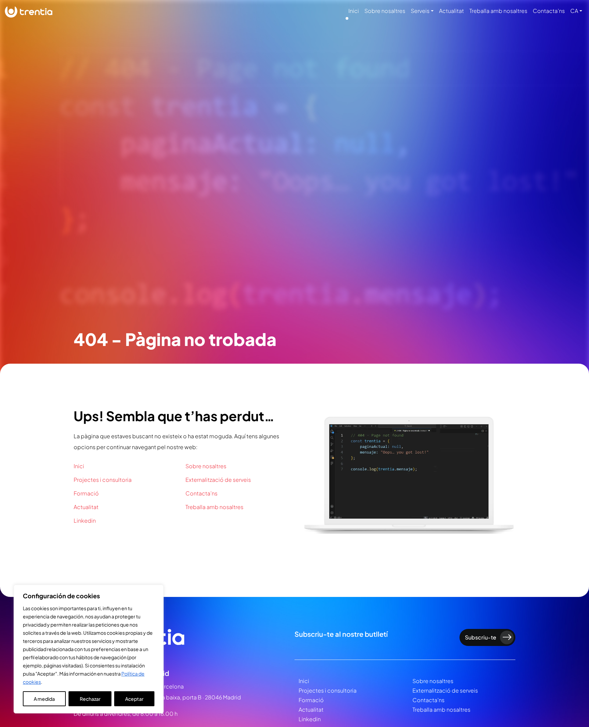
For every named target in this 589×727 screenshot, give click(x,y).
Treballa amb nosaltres (498, 10)
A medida (44, 699)
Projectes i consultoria (103, 479)
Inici (353, 10)
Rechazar (90, 699)
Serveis (420, 10)
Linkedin (85, 520)
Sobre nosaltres (384, 10)
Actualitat (451, 10)
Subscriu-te (480, 637)
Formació (86, 493)
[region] (89, 649)
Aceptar (134, 699)
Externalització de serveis (218, 479)
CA (574, 10)
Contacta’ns (549, 10)
